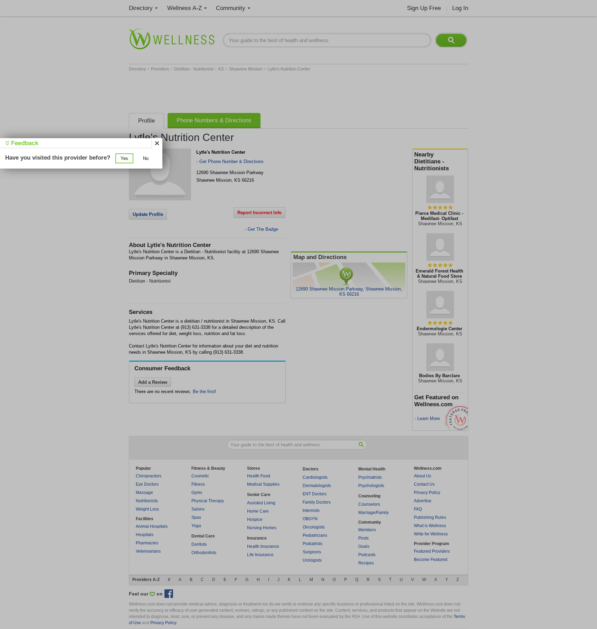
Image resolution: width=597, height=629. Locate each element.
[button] (124, 158)
